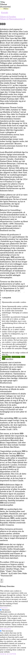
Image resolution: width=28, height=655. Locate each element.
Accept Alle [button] (6, 357)
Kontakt (4, 12)
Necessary (6, 610)
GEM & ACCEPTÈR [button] (8, 654)
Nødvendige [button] (16, 357)
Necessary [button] (4, 608)
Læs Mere (9, 359)
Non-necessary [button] (5, 629)
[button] (6, 9)
